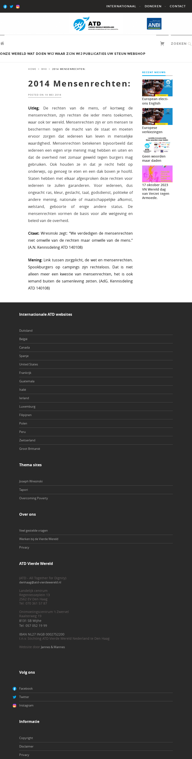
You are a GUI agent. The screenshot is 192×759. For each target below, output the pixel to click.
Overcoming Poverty (33, 498)
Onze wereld (13, 54)
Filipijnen (25, 415)
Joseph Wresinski (31, 481)
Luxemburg (27, 406)
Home (32, 69)
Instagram (26, 705)
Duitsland (26, 330)
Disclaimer (26, 746)
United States (28, 364)
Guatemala (26, 381)
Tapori (23, 490)
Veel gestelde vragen (33, 530)
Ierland (24, 398)
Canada (24, 347)
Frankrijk (25, 373)
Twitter (24, 697)
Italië (22, 389)
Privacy (24, 547)
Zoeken (179, 44)
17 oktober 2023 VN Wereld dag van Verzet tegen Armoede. (155, 191)
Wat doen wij (40, 54)
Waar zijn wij (69, 54)
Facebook (26, 688)
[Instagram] (24, 6)
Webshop (136, 54)
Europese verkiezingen (152, 129)
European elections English (155, 101)
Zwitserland (27, 440)
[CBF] (174, 24)
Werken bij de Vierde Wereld (38, 539)
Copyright (26, 738)
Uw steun (116, 54)
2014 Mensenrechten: (79, 83)
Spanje (24, 356)
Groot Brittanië (29, 449)
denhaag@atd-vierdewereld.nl (40, 582)
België (23, 339)
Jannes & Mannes (53, 647)
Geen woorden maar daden (154, 158)
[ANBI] (154, 24)
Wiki (44, 69)
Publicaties (95, 54)
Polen (23, 423)
